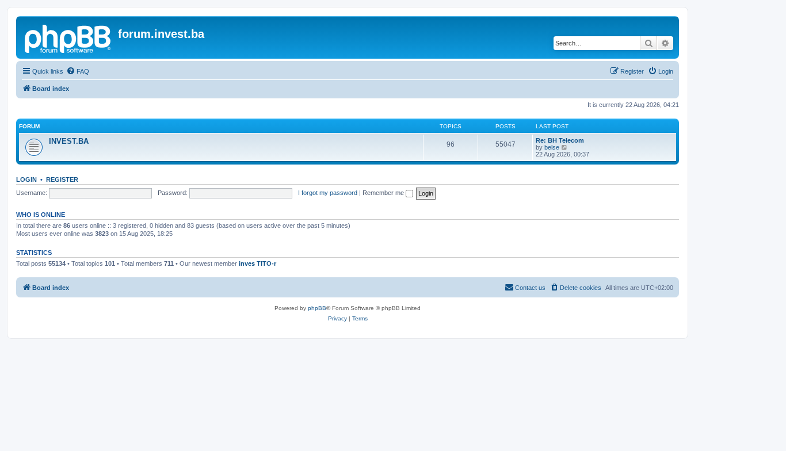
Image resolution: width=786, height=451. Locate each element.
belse (551, 147)
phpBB (317, 308)
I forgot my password (327, 192)
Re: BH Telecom (560, 140)
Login (26, 179)
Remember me (384, 192)
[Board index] (68, 37)
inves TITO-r (257, 263)
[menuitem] (77, 71)
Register (62, 179)
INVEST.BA (69, 141)
